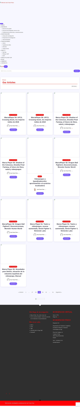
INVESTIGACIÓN (5, 34)
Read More (13, 129)
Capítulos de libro (6, 44)
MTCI (31, 324)
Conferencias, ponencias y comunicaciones (12, 32)
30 (42, 292)
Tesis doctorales (6, 39)
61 (53, 292)
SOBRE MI (3, 61)
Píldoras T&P (5, 54)
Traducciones (5, 48)
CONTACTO (4, 63)
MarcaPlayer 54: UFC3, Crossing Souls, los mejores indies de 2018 (13, 120)
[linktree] (10, 393)
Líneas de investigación (8, 35)
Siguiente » (59, 292)
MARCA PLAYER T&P (6, 57)
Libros (3, 43)
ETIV (31, 326)
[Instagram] (9, 393)
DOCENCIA (4, 26)
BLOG (2, 59)
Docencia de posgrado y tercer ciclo (11, 30)
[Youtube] (11, 393)
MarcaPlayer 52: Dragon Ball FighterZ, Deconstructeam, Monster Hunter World (66, 165)
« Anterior (20, 292)
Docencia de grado (7, 28)
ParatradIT (32, 332)
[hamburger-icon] (1, 23)
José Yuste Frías (41, 189)
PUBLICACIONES (5, 41)
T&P (31, 328)
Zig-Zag (4, 52)
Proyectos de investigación (8, 37)
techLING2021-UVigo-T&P (36, 330)
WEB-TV (3, 50)
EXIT (3, 55)
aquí (58, 316)
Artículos (4, 46)
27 (32, 292)
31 (46, 292)
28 (35, 292)
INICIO (2, 25)
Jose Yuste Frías (14, 125)
